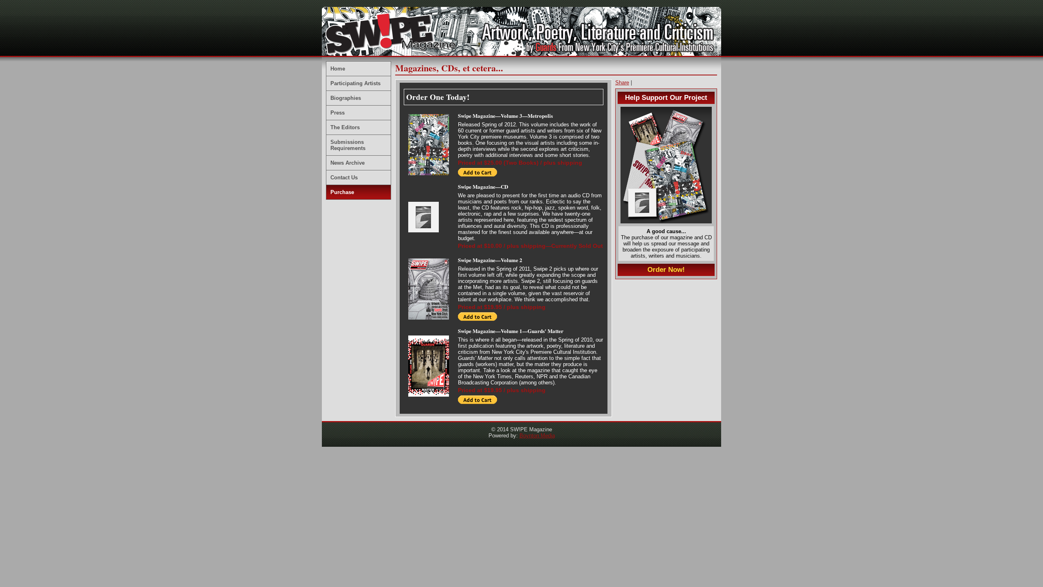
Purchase (342, 192)
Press (337, 113)
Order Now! (666, 270)
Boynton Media (537, 436)
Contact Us (344, 177)
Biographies (345, 98)
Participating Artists (355, 83)
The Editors (345, 127)
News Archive (347, 163)
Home (337, 69)
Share (622, 82)
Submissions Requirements (347, 145)
